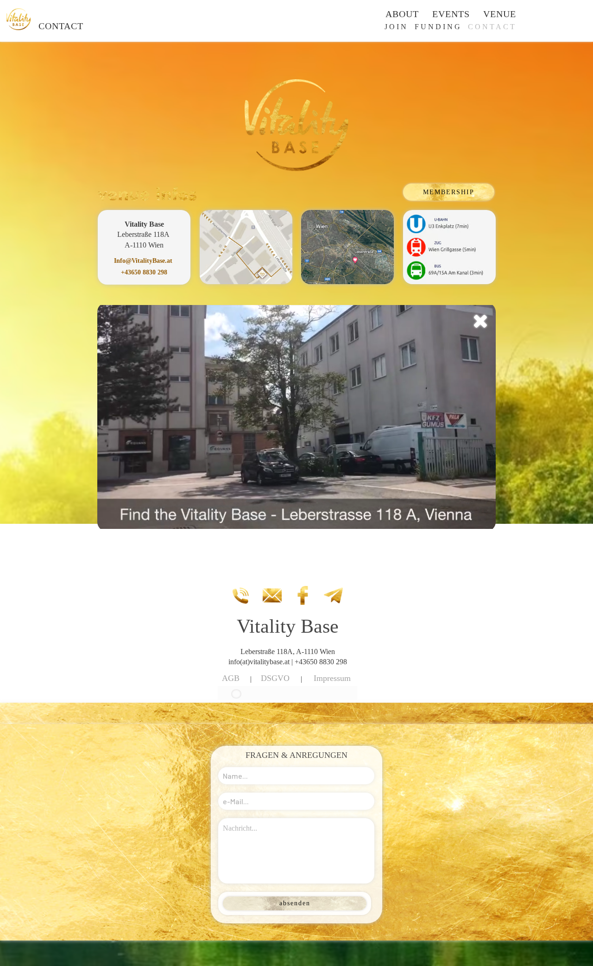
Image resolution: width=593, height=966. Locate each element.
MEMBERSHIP (448, 192)
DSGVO (275, 678)
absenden (294, 903)
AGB (231, 678)
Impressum (332, 678)
